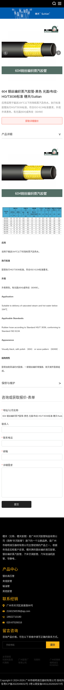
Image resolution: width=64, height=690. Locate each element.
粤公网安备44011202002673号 (46, 684)
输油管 (6, 586)
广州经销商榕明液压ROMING (55, 662)
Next (58, 52)
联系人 (5, 423)
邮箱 (5, 451)
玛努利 (37, 659)
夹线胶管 (7, 581)
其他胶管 (7, 591)
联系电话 (7, 437)
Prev (5, 52)
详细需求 (7, 465)
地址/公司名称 (10, 410)
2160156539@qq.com (18, 611)
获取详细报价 (32, 120)
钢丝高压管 (8, 576)
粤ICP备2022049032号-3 (17, 684)
